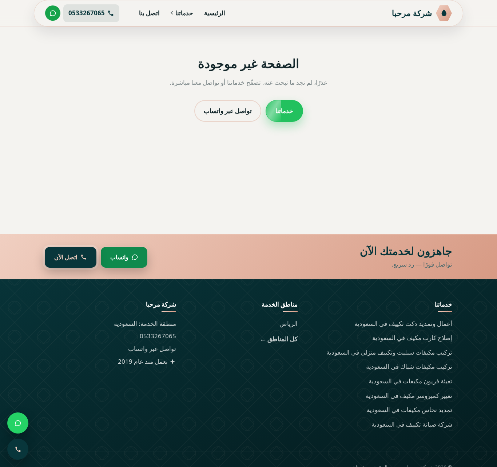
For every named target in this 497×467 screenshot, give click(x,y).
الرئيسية (214, 13)
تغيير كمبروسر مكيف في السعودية (409, 395)
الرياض (288, 323)
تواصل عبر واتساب (228, 110)
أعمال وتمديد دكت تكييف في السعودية (403, 323)
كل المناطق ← (279, 339)
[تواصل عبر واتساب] (52, 13)
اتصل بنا (149, 13)
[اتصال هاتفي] (17, 449)
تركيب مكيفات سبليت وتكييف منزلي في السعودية (389, 352)
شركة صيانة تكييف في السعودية (411, 424)
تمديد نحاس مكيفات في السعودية (409, 410)
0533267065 (158, 336)
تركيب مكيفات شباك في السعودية (409, 366)
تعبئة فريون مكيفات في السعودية (410, 381)
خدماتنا (184, 13)
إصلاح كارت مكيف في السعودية (412, 338)
